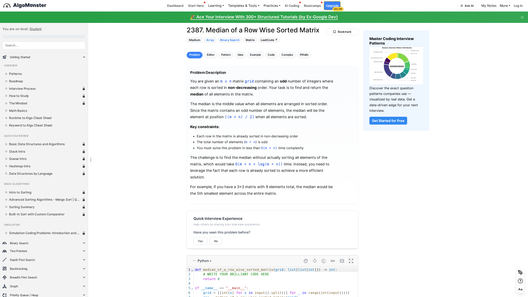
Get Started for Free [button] (388, 121)
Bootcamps (312, 6)
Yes (200, 241)
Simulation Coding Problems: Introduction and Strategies (45, 233)
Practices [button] (271, 6)
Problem (194, 55)
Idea (240, 55)
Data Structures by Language (30, 174)
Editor (210, 55)
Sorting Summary (22, 207)
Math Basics (18, 111)
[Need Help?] (520, 281)
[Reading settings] (520, 289)
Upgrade (333, 7)
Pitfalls (304, 55)
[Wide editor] (342, 261)
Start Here (196, 6)
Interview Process (22, 89)
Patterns (15, 74)
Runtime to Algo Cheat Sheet (30, 118)
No (216, 241)
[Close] (522, 17)
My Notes (488, 6)
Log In (518, 6)
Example (255, 55)
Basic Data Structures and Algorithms (37, 144)
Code (271, 55)
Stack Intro (17, 151)
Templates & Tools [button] (242, 6)
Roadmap (16, 81)
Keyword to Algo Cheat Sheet (30, 125)
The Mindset (18, 103)
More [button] (504, 6)
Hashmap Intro (20, 166)
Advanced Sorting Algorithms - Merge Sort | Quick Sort (45, 200)
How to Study (19, 96)
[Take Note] (520, 272)
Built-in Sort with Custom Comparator (37, 214)
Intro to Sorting (20, 192)
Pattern (226, 55)
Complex (287, 55)
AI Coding (292, 6)
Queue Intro (17, 159)
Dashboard (175, 6)
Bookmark (344, 31)
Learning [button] (215, 6)
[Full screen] (351, 261)
